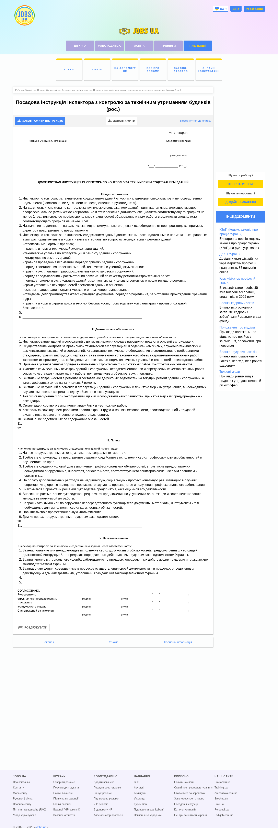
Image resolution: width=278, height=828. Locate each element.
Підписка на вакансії (66, 798)
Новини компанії (184, 782)
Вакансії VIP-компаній (66, 809)
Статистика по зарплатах (189, 793)
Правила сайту (22, 804)
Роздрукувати (35, 627)
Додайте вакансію (240, 202)
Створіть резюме (241, 184)
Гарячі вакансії (62, 804)
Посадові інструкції (186, 804)
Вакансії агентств (64, 815)
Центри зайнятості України (190, 815)
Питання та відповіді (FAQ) (29, 809)
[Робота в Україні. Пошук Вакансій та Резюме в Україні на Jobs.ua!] (24, 15)
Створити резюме (64, 782)
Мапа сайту (20, 793)
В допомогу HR (103, 809)
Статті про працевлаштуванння (193, 787)
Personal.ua (222, 809)
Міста (28, 798)
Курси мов (140, 804)
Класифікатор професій (108, 815)
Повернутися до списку (195, 120)
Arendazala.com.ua (226, 793)
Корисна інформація (178, 642)
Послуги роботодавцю (107, 787)
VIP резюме (101, 804)
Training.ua (221, 787)
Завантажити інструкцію (42, 120)
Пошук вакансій (62, 793)
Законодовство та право (189, 798)
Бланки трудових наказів (238, 352)
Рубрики (18, 798)
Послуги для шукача (66, 787)
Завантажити (123, 120)
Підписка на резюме (106, 798)
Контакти (18, 787)
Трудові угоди (229, 371)
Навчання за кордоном (148, 815)
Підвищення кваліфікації (149, 809)
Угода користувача (24, 815)
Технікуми (140, 793)
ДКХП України (229, 254)
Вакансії (48, 642)
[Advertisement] (113, 678)
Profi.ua (219, 804)
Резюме (113, 642)
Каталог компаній (185, 809)
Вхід (236, 8)
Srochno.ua (221, 798)
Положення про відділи (237, 327)
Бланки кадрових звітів (236, 303)
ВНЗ (136, 782)
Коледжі (139, 787)
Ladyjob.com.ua (224, 815)
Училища (139, 798)
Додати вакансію (104, 782)
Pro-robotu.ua (222, 782)
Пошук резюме (103, 793)
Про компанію (21, 782)
